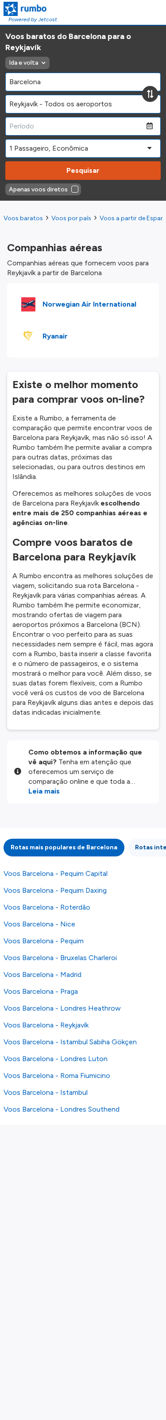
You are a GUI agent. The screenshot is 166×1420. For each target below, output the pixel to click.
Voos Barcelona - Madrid (42, 974)
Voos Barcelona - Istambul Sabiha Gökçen (70, 1042)
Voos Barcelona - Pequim (44, 941)
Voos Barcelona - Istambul (46, 1092)
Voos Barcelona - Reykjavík (46, 1025)
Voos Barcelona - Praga (41, 991)
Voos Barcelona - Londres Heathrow (62, 1008)
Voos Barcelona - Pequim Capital (56, 873)
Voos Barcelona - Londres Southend (62, 1109)
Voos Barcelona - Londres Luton (56, 1058)
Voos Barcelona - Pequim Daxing (55, 890)
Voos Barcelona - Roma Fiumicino (57, 1075)
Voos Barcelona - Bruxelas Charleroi (60, 957)
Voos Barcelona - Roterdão (47, 907)
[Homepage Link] (30, 9)
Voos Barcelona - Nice (39, 924)
